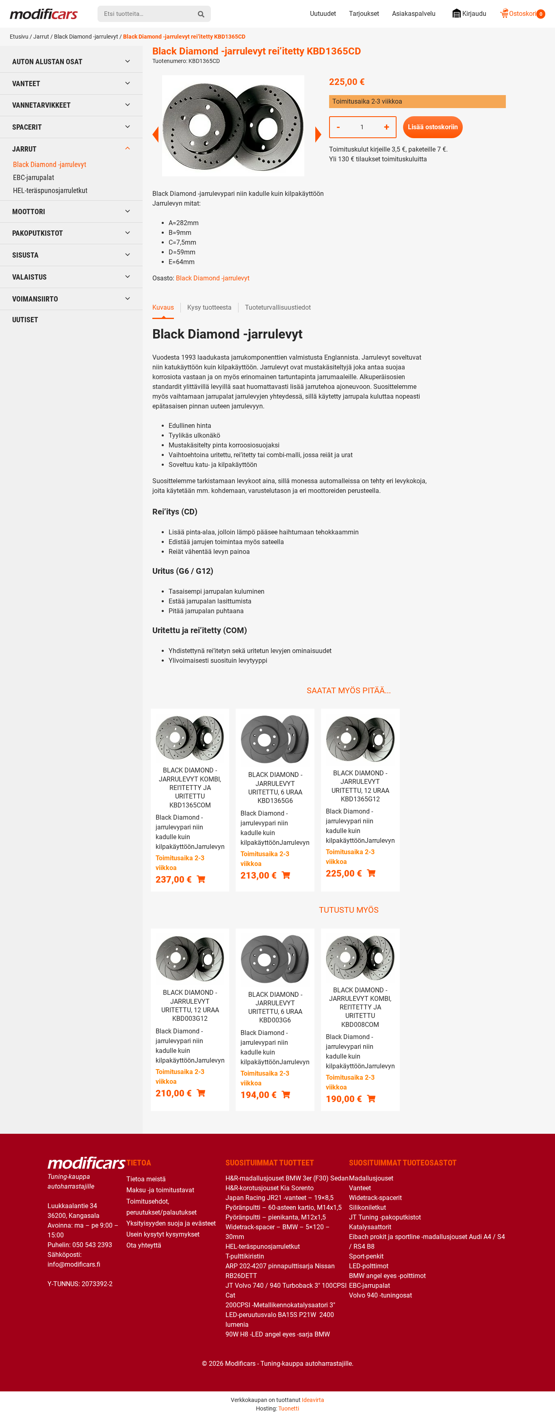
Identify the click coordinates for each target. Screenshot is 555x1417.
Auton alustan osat (47, 61)
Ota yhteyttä (143, 1245)
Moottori (28, 211)
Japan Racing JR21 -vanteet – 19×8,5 (279, 1198)
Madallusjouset (371, 1178)
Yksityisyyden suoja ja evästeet (171, 1223)
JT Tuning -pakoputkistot (385, 1217)
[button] (200, 879)
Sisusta (25, 255)
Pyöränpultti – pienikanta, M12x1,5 (275, 1217)
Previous (155, 134)
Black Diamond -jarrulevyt (86, 36)
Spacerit (27, 127)
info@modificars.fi (74, 1264)
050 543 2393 (92, 1245)
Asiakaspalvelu (414, 13)
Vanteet (26, 83)
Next (318, 134)
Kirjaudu (474, 13)
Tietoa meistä (146, 1179)
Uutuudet (323, 13)
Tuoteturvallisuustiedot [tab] (278, 307)
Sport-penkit (366, 1256)
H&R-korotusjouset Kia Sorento (269, 1188)
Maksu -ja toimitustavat (160, 1190)
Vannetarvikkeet (41, 105)
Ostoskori (525, 13)
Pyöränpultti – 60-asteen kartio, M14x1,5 (283, 1207)
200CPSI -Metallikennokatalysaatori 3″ (280, 1305)
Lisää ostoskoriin (433, 127)
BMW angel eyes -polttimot (387, 1276)
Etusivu (19, 36)
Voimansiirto (35, 299)
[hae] (201, 14)
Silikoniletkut (367, 1207)
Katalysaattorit (370, 1227)
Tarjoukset (364, 13)
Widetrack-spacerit (375, 1198)
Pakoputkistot (37, 233)
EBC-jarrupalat (33, 177)
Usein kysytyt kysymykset (162, 1234)
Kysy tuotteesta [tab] (209, 307)
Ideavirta (313, 1400)
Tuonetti (288, 1408)
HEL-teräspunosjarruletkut (50, 190)
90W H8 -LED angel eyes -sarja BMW (277, 1334)
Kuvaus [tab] (163, 307)
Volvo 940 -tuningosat (380, 1295)
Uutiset (25, 319)
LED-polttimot (368, 1266)
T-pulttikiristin (244, 1256)
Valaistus (29, 277)
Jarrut (41, 36)
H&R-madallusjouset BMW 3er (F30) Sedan (287, 1178)
